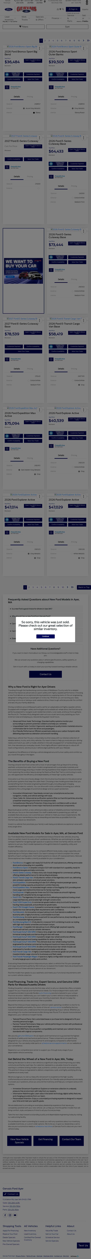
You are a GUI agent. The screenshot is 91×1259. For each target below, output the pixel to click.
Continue (45, 636)
